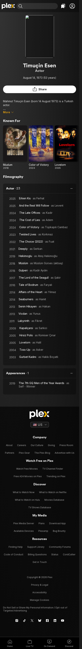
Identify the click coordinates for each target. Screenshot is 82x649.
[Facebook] (47, 620)
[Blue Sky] (39, 620)
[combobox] (40, 6)
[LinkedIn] (55, 620)
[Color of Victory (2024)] (41, 147)
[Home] (8, 6)
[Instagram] (17, 620)
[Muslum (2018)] (15, 147)
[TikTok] (24, 620)
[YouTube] (62, 620)
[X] (32, 620)
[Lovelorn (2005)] (67, 147)
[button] (72, 6)
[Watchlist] (63, 6)
